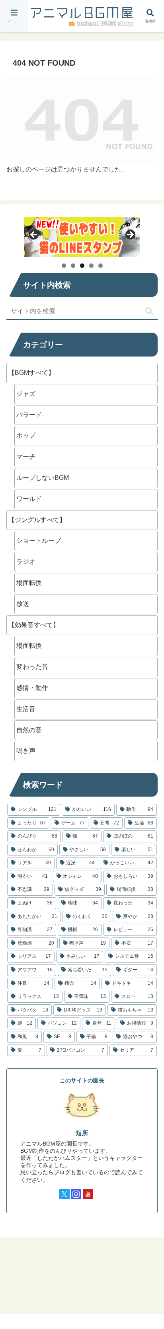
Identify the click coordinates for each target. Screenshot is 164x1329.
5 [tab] (100, 265)
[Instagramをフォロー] (76, 1194)
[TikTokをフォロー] (99, 1194)
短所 (82, 1133)
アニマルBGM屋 (82, 16)
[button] (149, 311)
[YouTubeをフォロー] (88, 1194)
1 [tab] (64, 265)
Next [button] (130, 235)
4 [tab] (91, 265)
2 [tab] (73, 265)
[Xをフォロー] (64, 1194)
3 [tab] (82, 265)
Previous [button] (34, 235)
